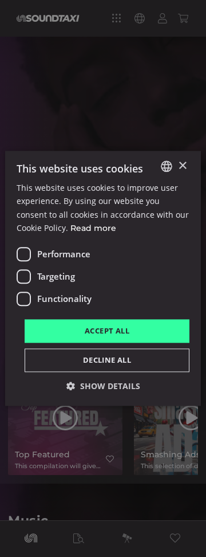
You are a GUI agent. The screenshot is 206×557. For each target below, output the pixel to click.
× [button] (182, 166)
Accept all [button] (107, 330)
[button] (103, 386)
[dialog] (103, 278)
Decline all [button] (107, 360)
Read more (93, 228)
